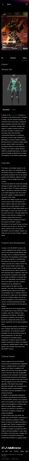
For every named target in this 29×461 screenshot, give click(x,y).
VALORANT (14, 115)
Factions (13, 58)
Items (24, 58)
